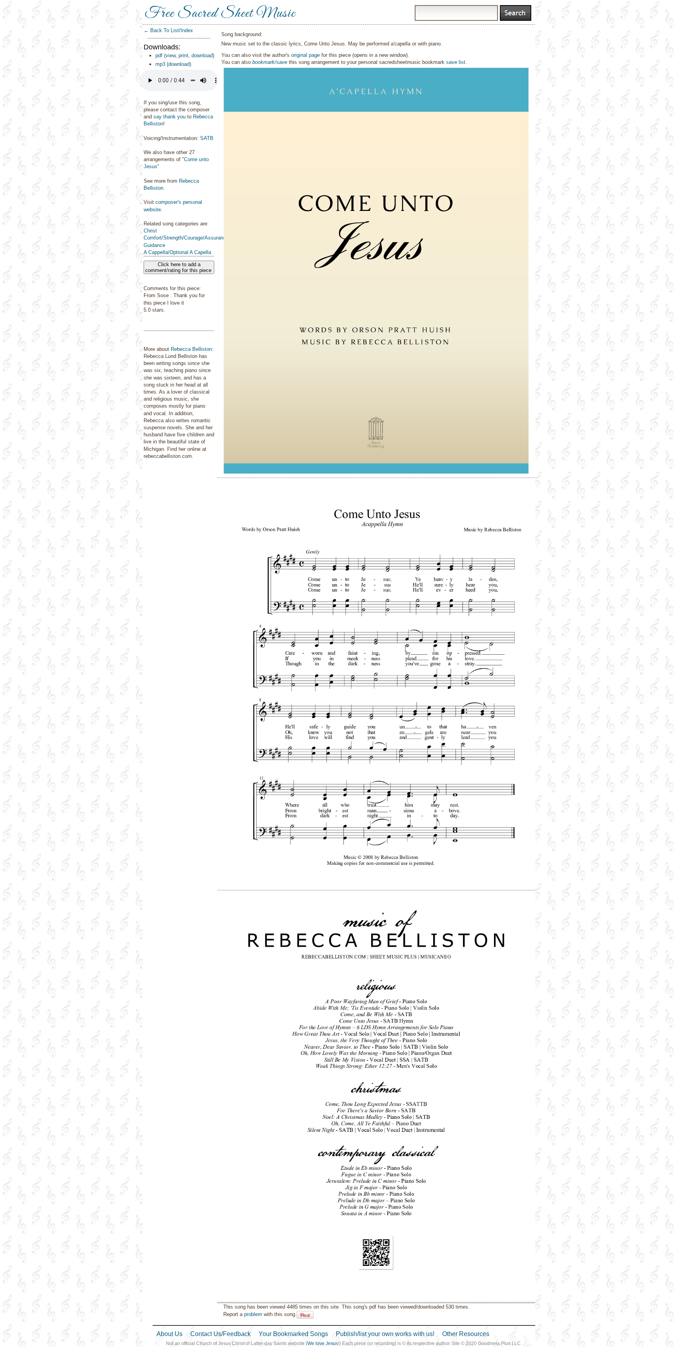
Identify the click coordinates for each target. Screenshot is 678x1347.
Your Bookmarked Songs (293, 1334)
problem (253, 1314)
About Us (169, 1334)
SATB (206, 138)
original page (305, 55)
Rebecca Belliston (191, 349)
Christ (150, 231)
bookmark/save (269, 62)
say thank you (169, 117)
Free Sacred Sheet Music (220, 14)
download (202, 55)
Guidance (154, 245)
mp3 (160, 64)
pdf (158, 55)
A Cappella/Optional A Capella (177, 252)
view (170, 55)
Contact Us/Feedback (220, 1334)
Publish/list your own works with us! (385, 1334)
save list (455, 62)
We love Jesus (322, 1343)
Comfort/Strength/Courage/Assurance (186, 238)
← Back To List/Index (168, 30)
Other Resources (465, 1334)
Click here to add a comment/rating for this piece (179, 267)
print (183, 55)
